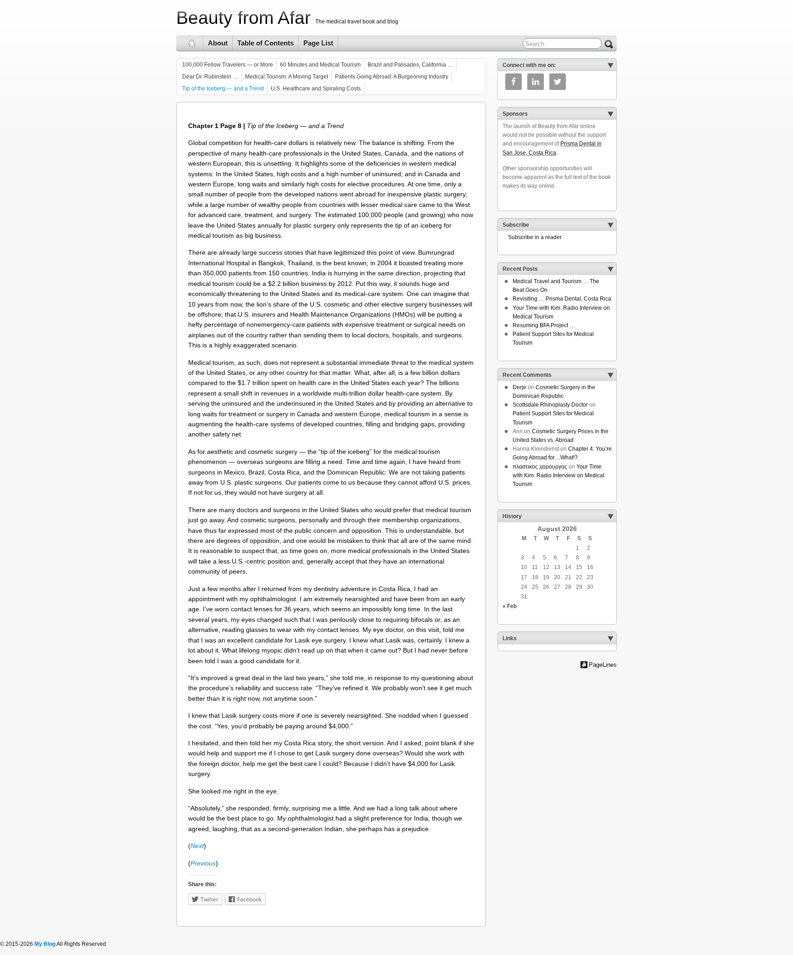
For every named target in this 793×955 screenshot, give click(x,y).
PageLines (603, 664)
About (218, 43)
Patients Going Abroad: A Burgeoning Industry (391, 76)
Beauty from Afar (243, 18)
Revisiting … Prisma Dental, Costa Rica (562, 299)
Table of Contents (265, 43)
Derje (519, 387)
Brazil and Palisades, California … (410, 64)
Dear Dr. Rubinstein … (210, 76)
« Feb (510, 606)
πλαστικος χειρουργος (540, 467)
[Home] (192, 43)
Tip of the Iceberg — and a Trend (223, 88)
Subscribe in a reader (532, 237)
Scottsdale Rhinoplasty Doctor (550, 405)
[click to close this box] (610, 65)
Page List (318, 43)
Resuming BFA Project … (544, 325)
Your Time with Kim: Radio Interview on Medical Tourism (558, 475)
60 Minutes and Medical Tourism (320, 64)
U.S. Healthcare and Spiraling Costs (316, 88)
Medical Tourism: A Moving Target (286, 76)
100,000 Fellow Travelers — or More (227, 64)
